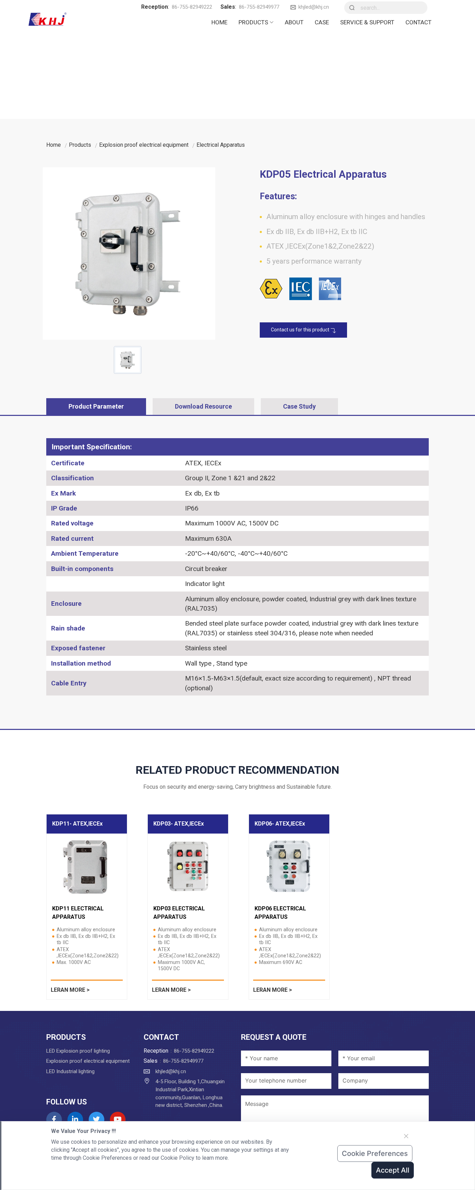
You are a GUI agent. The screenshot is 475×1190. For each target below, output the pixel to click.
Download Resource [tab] (203, 406)
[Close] (406, 1136)
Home (219, 22)
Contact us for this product (300, 329)
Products (253, 22)
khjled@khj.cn (313, 7)
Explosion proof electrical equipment (143, 145)
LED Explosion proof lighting (78, 1051)
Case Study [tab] (299, 406)
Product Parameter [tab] (96, 406)
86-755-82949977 (259, 7)
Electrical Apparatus (220, 145)
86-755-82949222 (192, 7)
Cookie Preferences (375, 1153)
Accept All (392, 1170)
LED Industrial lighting (70, 1071)
